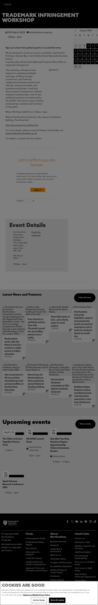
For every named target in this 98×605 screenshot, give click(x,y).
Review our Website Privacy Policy (36, 595)
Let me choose (39, 600)
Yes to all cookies (57, 600)
